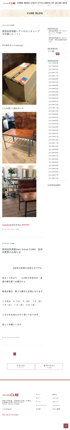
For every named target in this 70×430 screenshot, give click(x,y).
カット (38, 394)
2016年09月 (53, 79)
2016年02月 (53, 98)
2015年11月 (53, 108)
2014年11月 (53, 143)
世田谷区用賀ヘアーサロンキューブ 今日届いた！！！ (58, 32)
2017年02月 (53, 66)
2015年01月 (53, 136)
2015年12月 (53, 104)
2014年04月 (53, 165)
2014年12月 (53, 140)
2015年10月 (53, 111)
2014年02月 (53, 172)
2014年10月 (53, 146)
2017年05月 (53, 63)
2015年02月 (53, 133)
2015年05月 (53, 124)
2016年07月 (53, 82)
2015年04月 (53, 127)
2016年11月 (53, 76)
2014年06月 (53, 159)
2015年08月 (53, 114)
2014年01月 (53, 175)
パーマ (38, 401)
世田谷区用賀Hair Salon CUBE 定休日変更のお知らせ (58, 39)
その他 (38, 409)
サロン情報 (56, 409)
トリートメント (41, 405)
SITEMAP (8, 409)
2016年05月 (53, 88)
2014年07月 (53, 156)
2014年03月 (53, 168)
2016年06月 (53, 85)
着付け (54, 394)
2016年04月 (53, 92)
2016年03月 (53, 95)
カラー (38, 398)
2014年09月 (53, 149)
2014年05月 (53, 162)
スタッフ (55, 401)
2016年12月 (53, 72)
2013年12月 (53, 178)
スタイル (55, 398)
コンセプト (56, 405)
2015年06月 (53, 120)
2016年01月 (53, 101)
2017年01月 (53, 69)
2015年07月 (53, 117)
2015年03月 (53, 130)
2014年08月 (53, 152)
